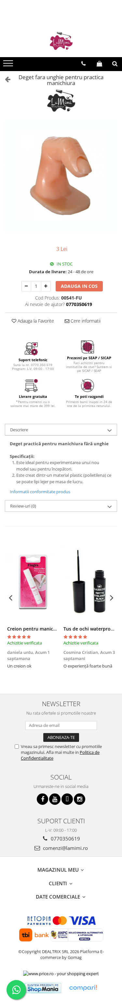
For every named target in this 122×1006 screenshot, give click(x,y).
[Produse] (9, 65)
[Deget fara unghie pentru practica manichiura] (61, 176)
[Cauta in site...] (115, 63)
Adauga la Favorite (35, 321)
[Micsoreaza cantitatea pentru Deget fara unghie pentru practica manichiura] (26, 286)
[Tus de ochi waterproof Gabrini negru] (89, 581)
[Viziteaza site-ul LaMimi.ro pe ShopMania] (43, 988)
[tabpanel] (61, 176)
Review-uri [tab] (23, 506)
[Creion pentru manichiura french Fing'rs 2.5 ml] (33, 581)
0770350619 (64, 838)
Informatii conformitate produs (40, 492)
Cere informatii (85, 321)
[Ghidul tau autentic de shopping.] (83, 988)
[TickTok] (67, 799)
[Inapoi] (5, 79)
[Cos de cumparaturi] (99, 63)
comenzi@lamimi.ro (65, 848)
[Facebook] (42, 799)
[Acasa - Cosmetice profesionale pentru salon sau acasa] (61, 41)
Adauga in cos (79, 286)
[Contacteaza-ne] (83, 63)
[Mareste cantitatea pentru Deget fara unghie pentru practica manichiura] (46, 286)
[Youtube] (55, 799)
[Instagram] (79, 799)
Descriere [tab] (19, 430)
